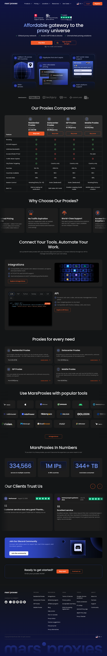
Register (97, 4)
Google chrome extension (81, 597)
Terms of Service (67, 596)
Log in (88, 4)
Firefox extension (82, 602)
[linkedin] (21, 602)
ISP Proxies (37, 604)
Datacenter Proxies (39, 600)
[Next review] (99, 486)
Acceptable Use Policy (69, 604)
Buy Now (42, 43)
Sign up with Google (66, 43)
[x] (10, 602)
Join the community (18, 553)
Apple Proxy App (81, 613)
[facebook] (17, 602)
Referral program (53, 600)
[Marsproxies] (11, 4)
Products (27, 4)
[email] (6, 602)
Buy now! (62, 571)
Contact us (76, 571)
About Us (94, 596)
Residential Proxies (39, 596)
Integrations (53, 436)
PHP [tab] (18, 294)
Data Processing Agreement (67, 608)
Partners (93, 600)
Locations (45, 4)
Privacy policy (66, 600)
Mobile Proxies (38, 607)
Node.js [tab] (33, 294)
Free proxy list (52, 626)
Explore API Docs (62, 310)
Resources (55, 4)
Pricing (36, 4)
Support (93, 604)
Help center (51, 611)
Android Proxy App (82, 609)
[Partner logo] (34, 97)
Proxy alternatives (53, 629)
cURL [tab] (11, 294)
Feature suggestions (54, 622)
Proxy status (51, 618)
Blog (49, 607)
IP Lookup (79, 605)
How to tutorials (52, 615)
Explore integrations (17, 281)
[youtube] (24, 602)
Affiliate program (53, 604)
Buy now (36, 133)
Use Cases (66, 4)
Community (95, 607)
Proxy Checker (81, 616)
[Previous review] (92, 486)
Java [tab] (41, 294)
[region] (53, 515)
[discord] (14, 602)
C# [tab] (48, 294)
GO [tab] (11, 298)
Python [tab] (25, 294)
